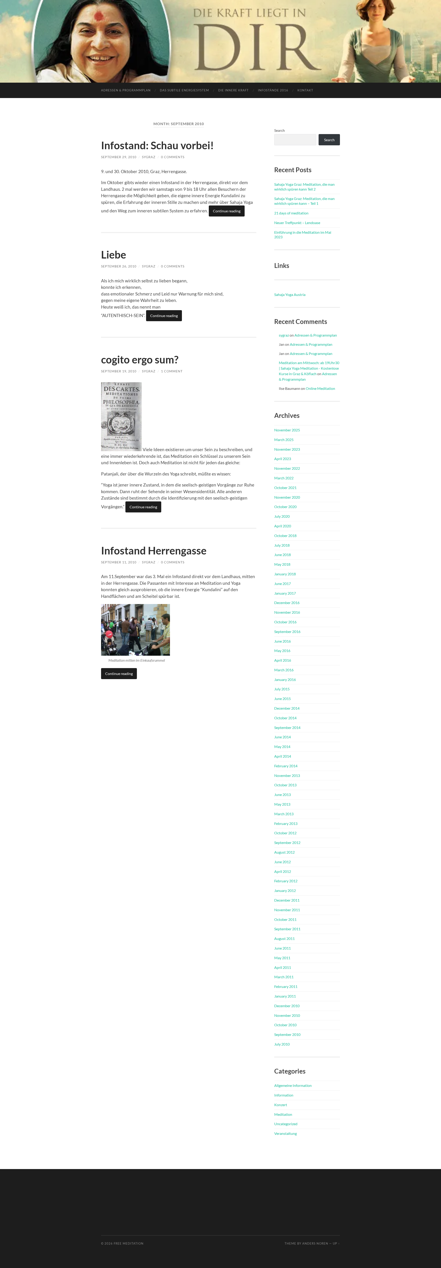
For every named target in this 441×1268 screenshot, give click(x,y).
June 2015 (282, 698)
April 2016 (282, 660)
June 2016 (282, 641)
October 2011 (285, 919)
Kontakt (305, 90)
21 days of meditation (291, 213)
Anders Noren (315, 1243)
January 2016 (285, 679)
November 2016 (287, 612)
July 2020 (282, 516)
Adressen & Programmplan (126, 90)
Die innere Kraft (233, 90)
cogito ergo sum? (139, 359)
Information (283, 1095)
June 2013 (282, 794)
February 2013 (285, 823)
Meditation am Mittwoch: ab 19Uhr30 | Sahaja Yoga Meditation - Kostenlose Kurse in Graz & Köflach (309, 368)
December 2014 (287, 708)
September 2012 (287, 842)
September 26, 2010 (118, 266)
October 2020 (285, 506)
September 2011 (287, 929)
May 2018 (282, 564)
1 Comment (172, 371)
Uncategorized (285, 1124)
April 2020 (282, 526)
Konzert (280, 1104)
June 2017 (282, 583)
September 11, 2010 (118, 562)
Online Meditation (320, 388)
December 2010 (287, 1006)
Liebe (113, 254)
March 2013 (284, 814)
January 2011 (285, 996)
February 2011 (285, 986)
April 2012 (282, 871)
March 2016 (284, 670)
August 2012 (284, 852)
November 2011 (287, 910)
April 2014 (282, 756)
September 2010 (287, 1034)
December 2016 (287, 602)
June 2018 (282, 554)
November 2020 (287, 497)
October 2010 (285, 1025)
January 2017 (285, 593)
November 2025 (287, 430)
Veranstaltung (285, 1133)
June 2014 (282, 737)
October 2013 (285, 785)
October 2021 (285, 487)
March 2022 (284, 478)
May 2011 (282, 958)
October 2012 (285, 833)
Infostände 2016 (273, 90)
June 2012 (282, 862)
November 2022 (287, 468)
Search (279, 130)
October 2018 (285, 535)
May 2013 (282, 804)
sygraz (148, 157)
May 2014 (282, 746)
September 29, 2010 (118, 157)
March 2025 (284, 439)
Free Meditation (129, 1243)
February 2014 (285, 766)
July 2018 (282, 545)
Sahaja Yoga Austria (289, 294)
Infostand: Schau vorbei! (157, 145)
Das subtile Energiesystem (184, 90)
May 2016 (282, 650)
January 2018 (285, 574)
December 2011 (287, 900)
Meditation (283, 1114)
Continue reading (226, 211)
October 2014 (285, 718)
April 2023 (282, 458)
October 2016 (285, 622)
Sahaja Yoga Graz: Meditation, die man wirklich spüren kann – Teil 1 (304, 200)
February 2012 (285, 881)
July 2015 (282, 689)
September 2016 (287, 631)
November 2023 (287, 449)
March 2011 (284, 977)
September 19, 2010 (118, 371)
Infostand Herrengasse (153, 550)
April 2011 (282, 967)
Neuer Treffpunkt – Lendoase (297, 222)
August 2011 (284, 938)
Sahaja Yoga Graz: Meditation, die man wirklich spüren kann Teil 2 (304, 186)
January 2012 (285, 890)
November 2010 (287, 1015)
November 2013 (287, 775)
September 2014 (287, 727)
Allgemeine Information (293, 1085)
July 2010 (282, 1044)
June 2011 (282, 948)
